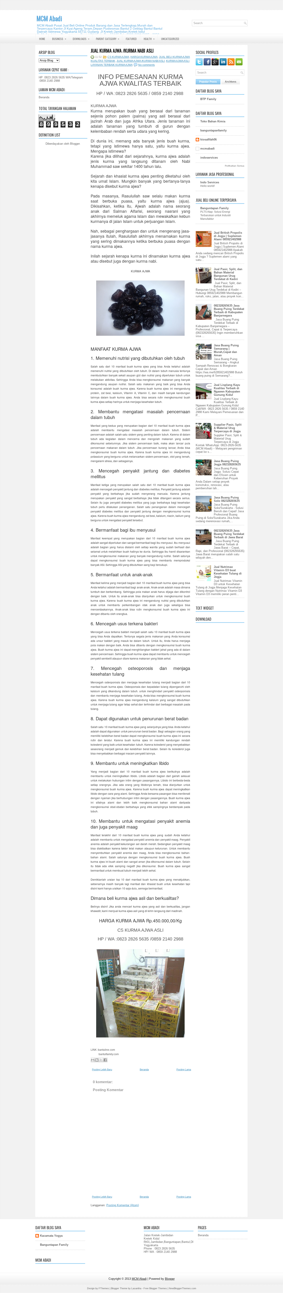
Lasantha (136, 1288)
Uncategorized (170, 39)
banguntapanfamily (213, 130)
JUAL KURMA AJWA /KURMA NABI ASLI (122, 50)
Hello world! (207, 186)
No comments (146, 64)
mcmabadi (207, 148)
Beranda (44, 97)
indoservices (209, 157)
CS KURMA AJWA (118, 57)
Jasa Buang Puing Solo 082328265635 (227, 499)
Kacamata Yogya (51, 1235)
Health (149, 39)
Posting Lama (183, 1069)
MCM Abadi (49, 18)
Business (59, 39)
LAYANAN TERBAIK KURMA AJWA (111, 64)
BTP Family (208, 99)
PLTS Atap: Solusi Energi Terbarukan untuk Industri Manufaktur (215, 215)
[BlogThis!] (97, 1060)
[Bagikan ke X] (101, 1060)
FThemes (104, 1288)
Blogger (75, 143)
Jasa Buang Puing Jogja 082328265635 (227, 462)
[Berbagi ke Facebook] (105, 1060)
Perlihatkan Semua (234, 166)
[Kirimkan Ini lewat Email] (92, 1060)
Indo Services (209, 182)
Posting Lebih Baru (102, 1069)
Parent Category (107, 39)
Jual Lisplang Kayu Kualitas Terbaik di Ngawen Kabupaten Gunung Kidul (227, 389)
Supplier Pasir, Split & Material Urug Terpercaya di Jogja (227, 428)
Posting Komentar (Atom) (122, 1205)
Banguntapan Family (214, 208)
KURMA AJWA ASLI (177, 61)
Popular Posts (208, 81)
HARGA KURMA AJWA (144, 57)
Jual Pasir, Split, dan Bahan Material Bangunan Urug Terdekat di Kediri (228, 274)
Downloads (81, 39)
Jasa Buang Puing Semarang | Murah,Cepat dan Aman (226, 350)
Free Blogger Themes (155, 1288)
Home (42, 39)
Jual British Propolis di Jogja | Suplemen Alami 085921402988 (228, 236)
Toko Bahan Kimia (212, 121)
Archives (230, 81)
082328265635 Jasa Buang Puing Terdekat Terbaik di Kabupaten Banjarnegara (229, 310)
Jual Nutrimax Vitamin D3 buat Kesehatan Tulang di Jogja (228, 571)
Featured (131, 39)
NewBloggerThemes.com (182, 1288)
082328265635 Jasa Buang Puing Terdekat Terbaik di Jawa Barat (229, 534)
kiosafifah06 (208, 139)
